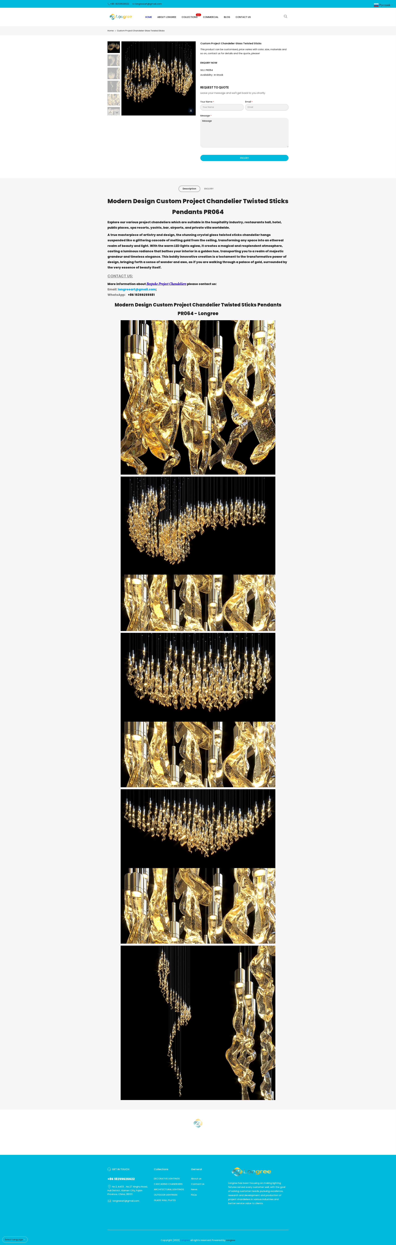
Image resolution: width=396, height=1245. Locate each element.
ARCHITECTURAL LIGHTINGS (169, 1189)
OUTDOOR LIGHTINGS (165, 1194)
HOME (148, 17)
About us (196, 1178)
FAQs (194, 1194)
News (194, 1189)
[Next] (190, 78)
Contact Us (197, 1184)
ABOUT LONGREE (166, 17)
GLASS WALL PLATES (165, 1200)
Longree (230, 1240)
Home (111, 30)
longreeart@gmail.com (148, 3)
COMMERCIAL (210, 17)
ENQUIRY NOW (208, 62)
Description (189, 188)
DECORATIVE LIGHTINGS (167, 1178)
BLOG (227, 17)
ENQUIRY (244, 157)
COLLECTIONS (191, 16)
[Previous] (127, 78)
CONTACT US (243, 17)
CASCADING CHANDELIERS (168, 1184)
